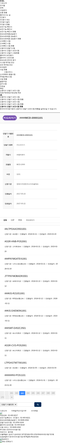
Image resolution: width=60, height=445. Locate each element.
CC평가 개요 (5, 20)
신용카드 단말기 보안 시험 (10, 102)
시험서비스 (8, 72)
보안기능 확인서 (6, 27)
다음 (7, 397)
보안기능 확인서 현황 (8, 32)
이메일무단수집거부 (18, 411)
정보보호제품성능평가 (8, 34)
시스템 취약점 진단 (7, 62)
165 (33, 393)
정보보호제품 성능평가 (8, 36)
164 (28, 393)
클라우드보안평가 (6, 55)
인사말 (2, 5)
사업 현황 (3, 70)
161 (11, 393)
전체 (5, 220)
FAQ (1, 88)
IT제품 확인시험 (6, 77)
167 (43, 393)
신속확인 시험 (5, 41)
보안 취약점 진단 (6, 65)
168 (48, 393)
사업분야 (3, 10)
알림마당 (3, 81)
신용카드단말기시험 (7, 48)
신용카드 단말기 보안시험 (9, 51)
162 (16, 393)
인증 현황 (3, 13)
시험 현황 (11, 104)
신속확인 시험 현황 (7, 46)
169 (53, 393)
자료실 (2, 86)
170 (2, 397)
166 (38, 393)
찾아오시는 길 (5, 15)
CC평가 (3, 17)
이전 (7, 393)
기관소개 (3, 3)
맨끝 (12, 397)
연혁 (1, 8)
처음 (2, 393)
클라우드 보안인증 (7, 58)
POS (20, 220)
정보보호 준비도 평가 (8, 60)
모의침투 (3, 67)
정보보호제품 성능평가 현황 (10, 39)
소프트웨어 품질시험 (7, 74)
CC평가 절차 (5, 22)
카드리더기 (30, 220)
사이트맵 (34, 411)
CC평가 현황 (5, 24)
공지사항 (3, 84)
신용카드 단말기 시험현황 (9, 53)
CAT (12, 220)
